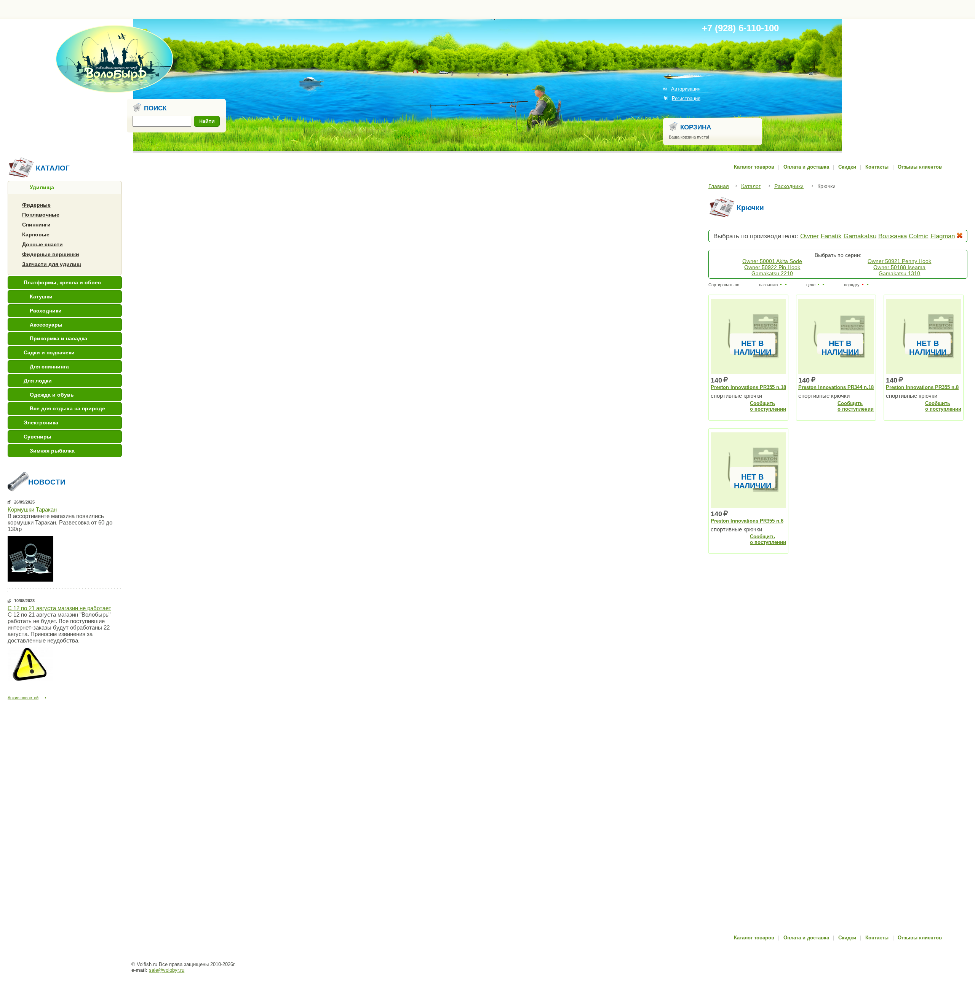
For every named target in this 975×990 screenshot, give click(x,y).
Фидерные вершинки (50, 254)
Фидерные (36, 205)
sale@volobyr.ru (166, 970)
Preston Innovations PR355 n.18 (748, 387)
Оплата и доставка (806, 167)
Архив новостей (23, 697)
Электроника (41, 422)
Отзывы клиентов (920, 167)
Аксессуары (46, 325)
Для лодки (38, 381)
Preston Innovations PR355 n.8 (922, 387)
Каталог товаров (754, 167)
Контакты (877, 167)
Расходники (46, 311)
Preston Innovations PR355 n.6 (747, 521)
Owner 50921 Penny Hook (899, 261)
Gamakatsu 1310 (899, 273)
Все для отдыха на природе (67, 408)
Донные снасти (42, 244)
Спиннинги (36, 225)
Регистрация (686, 98)
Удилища (42, 187)
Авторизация (685, 89)
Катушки (41, 296)
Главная (718, 186)
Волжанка (892, 236)
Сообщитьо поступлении (768, 406)
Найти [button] (207, 121)
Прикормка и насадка (58, 338)
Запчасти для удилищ (51, 264)
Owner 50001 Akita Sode (772, 261)
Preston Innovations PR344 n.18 (836, 387)
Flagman (942, 236)
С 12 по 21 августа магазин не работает (59, 608)
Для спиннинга (49, 366)
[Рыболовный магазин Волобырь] (114, 91)
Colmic (919, 236)
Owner (809, 236)
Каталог (751, 186)
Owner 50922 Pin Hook (772, 267)
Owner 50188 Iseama (899, 267)
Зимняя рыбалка (52, 451)
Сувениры (37, 437)
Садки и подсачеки (49, 352)
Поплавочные (40, 215)
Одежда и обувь (52, 395)
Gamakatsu (860, 236)
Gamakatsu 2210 (772, 273)
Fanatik (831, 236)
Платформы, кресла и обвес (62, 282)
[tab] (65, 187)
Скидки (847, 167)
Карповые (36, 234)
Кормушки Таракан (32, 509)
